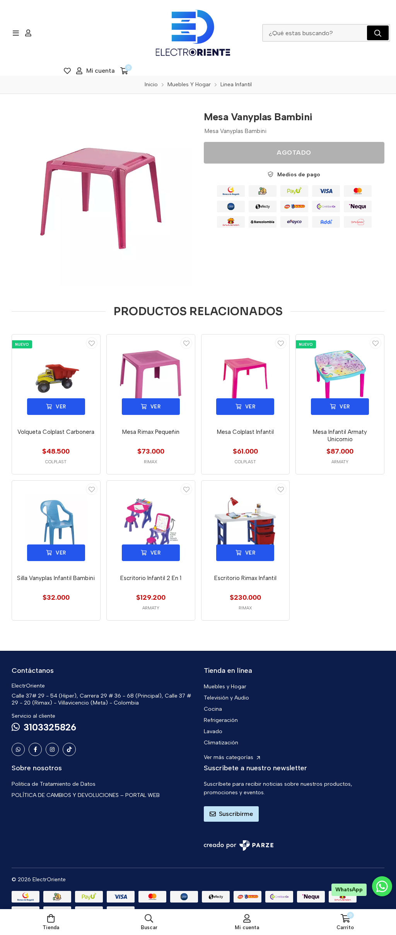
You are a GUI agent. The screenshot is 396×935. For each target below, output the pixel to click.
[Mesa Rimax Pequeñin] (151, 378)
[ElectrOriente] (193, 33)
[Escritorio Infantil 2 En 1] (151, 525)
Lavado (213, 731)
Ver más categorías (229, 757)
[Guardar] (91, 343)
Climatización (221, 742)
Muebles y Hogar (225, 686)
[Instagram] (52, 749)
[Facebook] (35, 749)
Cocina (213, 709)
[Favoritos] (67, 70)
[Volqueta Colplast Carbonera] (56, 378)
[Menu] (16, 32)
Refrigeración (221, 720)
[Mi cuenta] (28, 32)
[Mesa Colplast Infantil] (245, 378)
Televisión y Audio (226, 697)
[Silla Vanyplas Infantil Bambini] (56, 525)
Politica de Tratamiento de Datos (54, 784)
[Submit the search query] (378, 33)
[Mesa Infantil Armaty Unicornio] (340, 378)
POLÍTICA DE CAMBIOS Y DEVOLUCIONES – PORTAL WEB (86, 795)
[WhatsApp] (18, 749)
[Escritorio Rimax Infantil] (245, 525)
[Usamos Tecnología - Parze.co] (238, 845)
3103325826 (50, 727)
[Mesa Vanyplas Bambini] (102, 196)
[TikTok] (69, 749)
